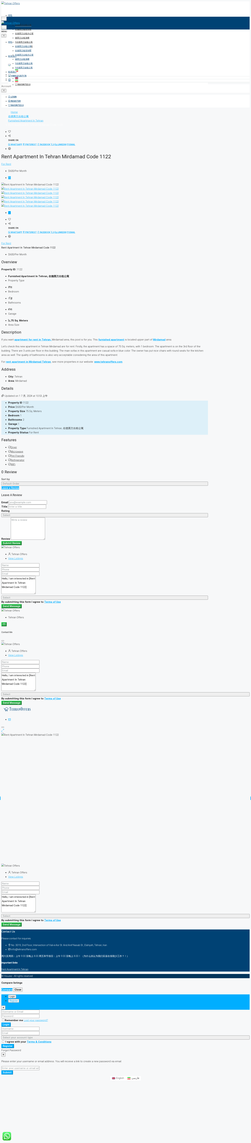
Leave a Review (10, 487)
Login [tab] (12, 996)
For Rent (6, 164)
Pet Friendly (17, 455)
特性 (10, 15)
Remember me (14, 1020)
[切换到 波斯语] (132, 81)
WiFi (13, 464)
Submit (7, 1072)
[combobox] (104, 484)
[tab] (9, 177)
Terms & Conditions (39, 1041)
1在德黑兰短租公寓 (24, 42)
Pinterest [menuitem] (31, 144)
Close (18, 989)
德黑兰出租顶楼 (22, 38)
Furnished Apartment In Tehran (25, 120)
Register (8, 1046)
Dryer (14, 447)
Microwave (17, 451)
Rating (5, 510)
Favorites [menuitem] (23, 84)
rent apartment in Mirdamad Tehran (28, 361)
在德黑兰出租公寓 (23, 25)
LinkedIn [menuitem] (61, 144)
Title (4, 506)
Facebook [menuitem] (44, 144)
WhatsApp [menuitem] (16, 144)
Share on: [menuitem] (13, 140)
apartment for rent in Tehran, (33, 339)
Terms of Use (52, 601)
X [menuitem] (54, 144)
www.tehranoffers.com (108, 361)
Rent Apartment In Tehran (14, 969)
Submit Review (11, 543)
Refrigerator (17, 460)
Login (6, 1024)
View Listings (15, 558)
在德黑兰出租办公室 (24, 33)
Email (4, 502)
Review (5, 538)
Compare (6, 989)
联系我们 (12, 56)
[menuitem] (17, 76)
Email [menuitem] (72, 144)
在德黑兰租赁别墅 (23, 29)
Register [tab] (14, 1001)
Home (14, 112)
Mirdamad (159, 339)
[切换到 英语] (132, 78)
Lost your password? (36, 1020)
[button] (9, 131)
